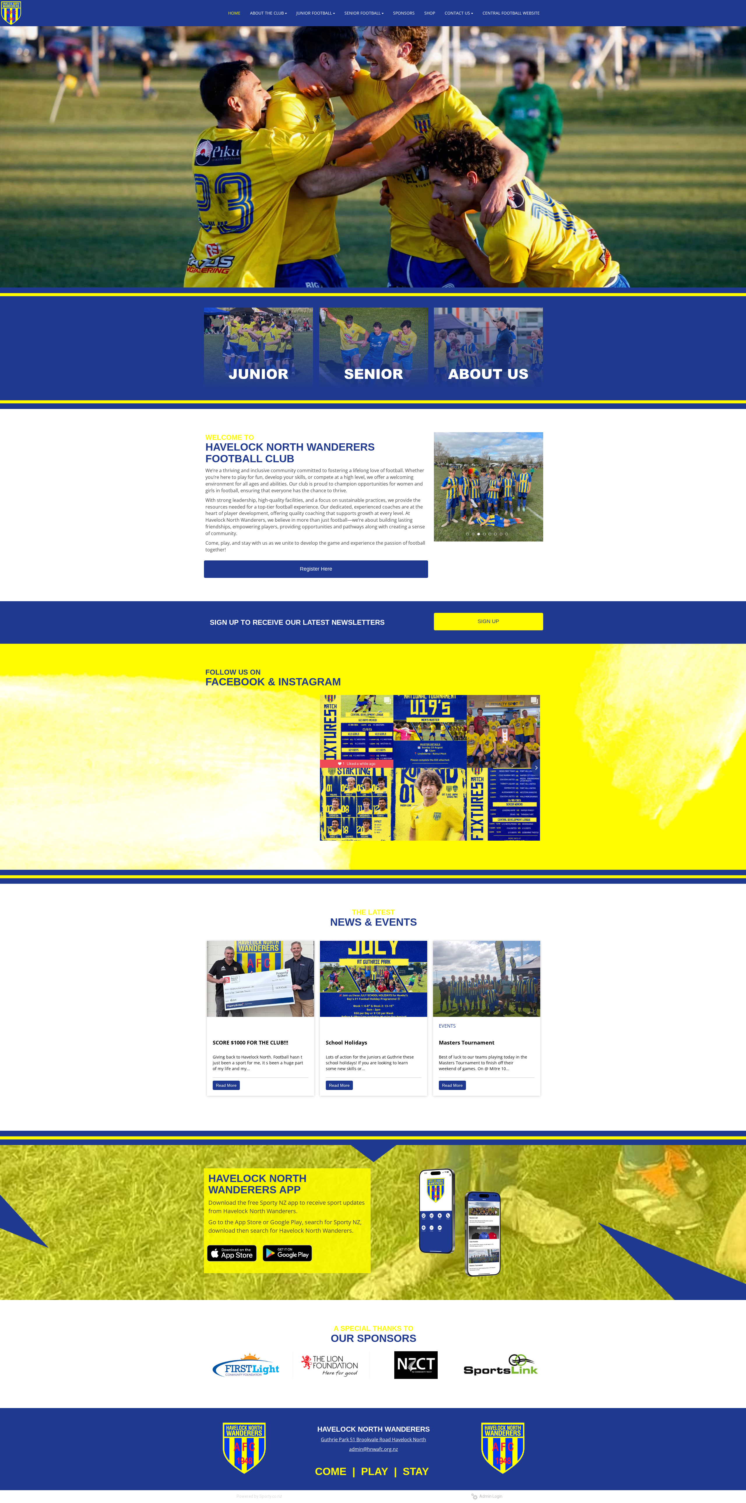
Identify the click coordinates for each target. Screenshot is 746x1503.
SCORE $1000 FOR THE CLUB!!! (250, 1042)
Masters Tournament (467, 1042)
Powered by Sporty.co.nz (259, 1496)
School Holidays (346, 1042)
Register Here (316, 569)
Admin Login (490, 1496)
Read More (226, 1085)
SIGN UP (488, 621)
